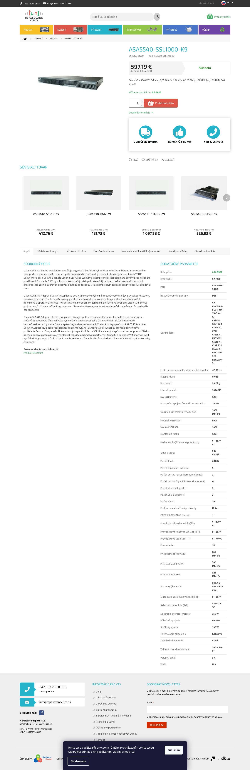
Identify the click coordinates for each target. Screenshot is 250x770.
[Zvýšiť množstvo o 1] (142, 101)
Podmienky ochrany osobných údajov (116, 734)
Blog (98, 692)
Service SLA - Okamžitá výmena (113, 716)
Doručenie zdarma (106, 704)
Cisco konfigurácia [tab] (205, 251)
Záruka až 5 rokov (106, 698)
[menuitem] (36, 30)
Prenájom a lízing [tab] (178, 251)
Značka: (136, 56)
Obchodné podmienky (108, 728)
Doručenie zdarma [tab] (104, 251)
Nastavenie (78, 761)
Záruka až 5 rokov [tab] (76, 251)
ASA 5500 (217, 272)
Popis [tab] (27, 251)
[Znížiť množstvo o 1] (142, 105)
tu (133, 752)
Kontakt (100, 740)
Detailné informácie (139, 113)
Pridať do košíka (164, 103)
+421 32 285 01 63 (52, 689)
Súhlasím (173, 750)
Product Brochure (33, 353)
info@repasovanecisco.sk (55, 702)
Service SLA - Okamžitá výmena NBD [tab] (141, 251)
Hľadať (157, 17)
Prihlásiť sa (157, 725)
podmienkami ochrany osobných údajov (200, 717)
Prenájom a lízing (105, 722)
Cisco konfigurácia (106, 710)
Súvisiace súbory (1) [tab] (48, 251)
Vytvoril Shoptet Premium (196, 758)
